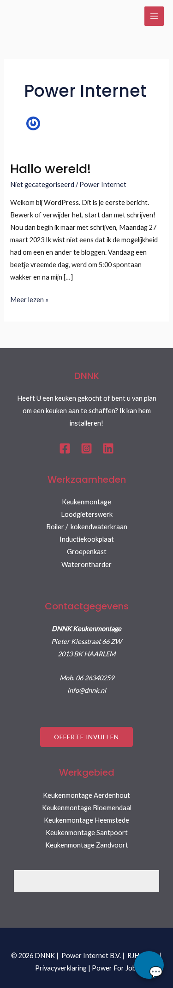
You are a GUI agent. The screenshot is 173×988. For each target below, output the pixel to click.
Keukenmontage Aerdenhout (86, 795)
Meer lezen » (29, 298)
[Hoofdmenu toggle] (154, 16)
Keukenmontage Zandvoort (86, 845)
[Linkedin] (108, 448)
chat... (149, 965)
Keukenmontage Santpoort (87, 832)
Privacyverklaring (61, 968)
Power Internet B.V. (91, 955)
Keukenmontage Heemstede (86, 820)
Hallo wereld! (50, 169)
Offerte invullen (86, 737)
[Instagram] (86, 448)
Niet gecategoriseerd (42, 184)
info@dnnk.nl (86, 690)
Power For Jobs (115, 968)
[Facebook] (65, 448)
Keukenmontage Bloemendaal (86, 808)
